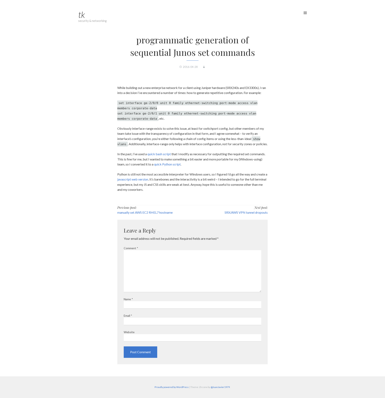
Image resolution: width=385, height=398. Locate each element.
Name (128, 299)
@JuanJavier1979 (220, 387)
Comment (131, 248)
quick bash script (159, 154)
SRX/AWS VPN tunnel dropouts (246, 212)
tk (81, 14)
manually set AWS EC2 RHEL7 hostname (145, 212)
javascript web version (132, 179)
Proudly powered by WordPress (172, 387)
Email (128, 315)
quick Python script (167, 164)
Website (129, 332)
